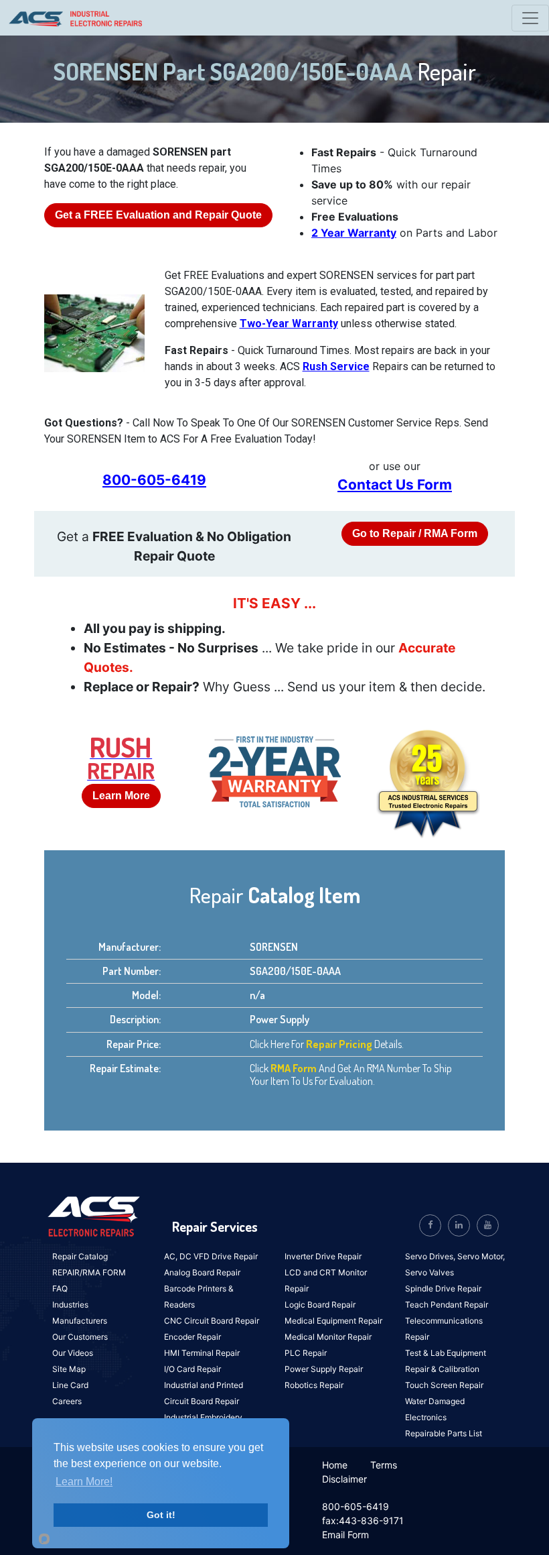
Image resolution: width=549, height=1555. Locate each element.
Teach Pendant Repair (446, 1305)
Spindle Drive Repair (443, 1288)
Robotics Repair (314, 1385)
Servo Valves (429, 1272)
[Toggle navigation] (530, 18)
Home (334, 1465)
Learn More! (84, 1481)
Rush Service (336, 366)
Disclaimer (344, 1479)
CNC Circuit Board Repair (211, 1321)
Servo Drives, (431, 1256)
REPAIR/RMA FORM (89, 1272)
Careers (67, 1401)
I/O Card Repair (192, 1369)
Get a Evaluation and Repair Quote (158, 215)
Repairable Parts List (443, 1433)
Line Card (70, 1385)
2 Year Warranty (353, 232)
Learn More (121, 795)
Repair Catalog (80, 1256)
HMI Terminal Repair (202, 1353)
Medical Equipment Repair (333, 1321)
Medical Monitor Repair (328, 1337)
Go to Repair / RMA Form (414, 533)
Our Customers (80, 1337)
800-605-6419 (154, 479)
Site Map (69, 1369)
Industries (70, 1305)
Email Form (345, 1534)
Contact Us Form (394, 484)
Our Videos (72, 1353)
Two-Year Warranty (289, 323)
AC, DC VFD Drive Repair (211, 1256)
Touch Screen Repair (444, 1385)
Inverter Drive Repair (323, 1256)
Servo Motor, (481, 1256)
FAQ (60, 1288)
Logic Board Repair (320, 1305)
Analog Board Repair (202, 1272)
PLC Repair (306, 1353)
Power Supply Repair (324, 1369)
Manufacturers (79, 1321)
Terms (383, 1465)
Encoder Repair (192, 1337)
